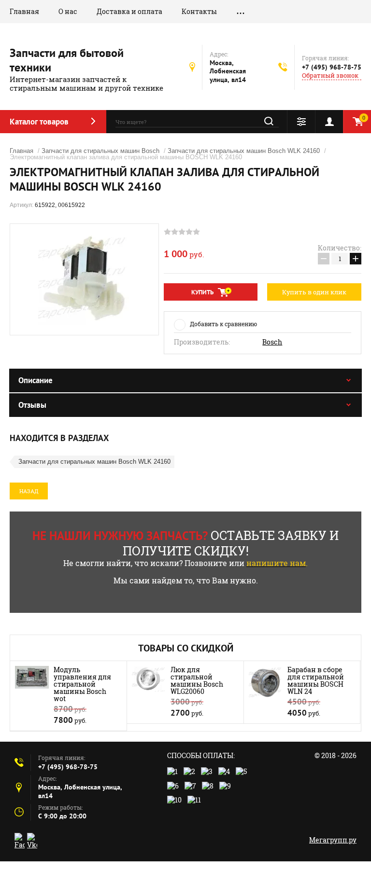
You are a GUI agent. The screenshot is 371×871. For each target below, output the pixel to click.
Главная (24, 11)
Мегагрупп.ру (333, 839)
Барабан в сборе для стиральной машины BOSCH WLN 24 (315, 680)
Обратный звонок (330, 75)
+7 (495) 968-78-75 (331, 67)
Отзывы (32, 405)
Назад (28, 491)
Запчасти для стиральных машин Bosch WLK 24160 (244, 150)
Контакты (199, 11)
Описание (35, 380)
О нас (67, 11)
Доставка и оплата (129, 11)
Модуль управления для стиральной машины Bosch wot (82, 684)
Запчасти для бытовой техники (67, 60)
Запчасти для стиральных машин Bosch (100, 150)
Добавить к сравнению (223, 324)
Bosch (272, 342)
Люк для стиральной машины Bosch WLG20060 (197, 680)
